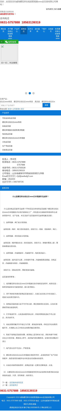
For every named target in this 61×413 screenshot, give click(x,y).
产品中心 (16, 30)
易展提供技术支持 (16, 407)
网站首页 (3, 30)
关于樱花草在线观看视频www (10, 33)
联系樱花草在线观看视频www (57, 33)
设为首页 (49, 9)
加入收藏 (57, 9)
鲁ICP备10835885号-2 (32, 407)
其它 (22, 109)
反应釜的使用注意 (16, 383)
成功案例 (37, 30)
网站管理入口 (46, 407)
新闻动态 (23, 30)
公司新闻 (15, 109)
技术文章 (30, 30)
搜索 (46, 105)
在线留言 (50, 30)
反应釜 (15, 209)
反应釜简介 (14, 385)
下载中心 (44, 30)
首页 (9, 109)
